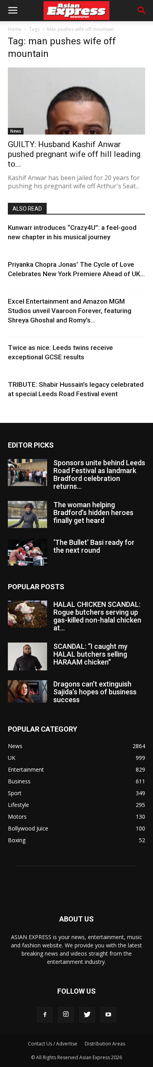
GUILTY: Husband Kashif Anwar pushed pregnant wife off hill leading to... (74, 154)
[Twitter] (87, 1015)
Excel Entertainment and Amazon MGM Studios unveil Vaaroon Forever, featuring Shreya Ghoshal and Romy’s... (69, 310)
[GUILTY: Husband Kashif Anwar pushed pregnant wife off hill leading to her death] (76, 101)
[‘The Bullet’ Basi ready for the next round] (27, 552)
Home (15, 29)
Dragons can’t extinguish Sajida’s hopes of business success (95, 692)
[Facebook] (45, 1015)
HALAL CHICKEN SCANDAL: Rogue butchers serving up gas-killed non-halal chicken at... (97, 616)
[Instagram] (66, 1015)
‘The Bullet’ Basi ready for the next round (94, 546)
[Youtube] (108, 1015)
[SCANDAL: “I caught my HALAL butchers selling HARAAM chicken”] (27, 656)
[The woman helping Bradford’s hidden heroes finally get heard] (27, 514)
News (15, 131)
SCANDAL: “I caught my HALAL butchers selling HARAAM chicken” (90, 654)
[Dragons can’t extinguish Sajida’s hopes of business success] (27, 691)
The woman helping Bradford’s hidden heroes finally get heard (93, 512)
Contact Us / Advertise (52, 1043)
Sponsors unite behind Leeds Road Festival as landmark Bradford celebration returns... (99, 474)
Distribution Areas (105, 1043)
